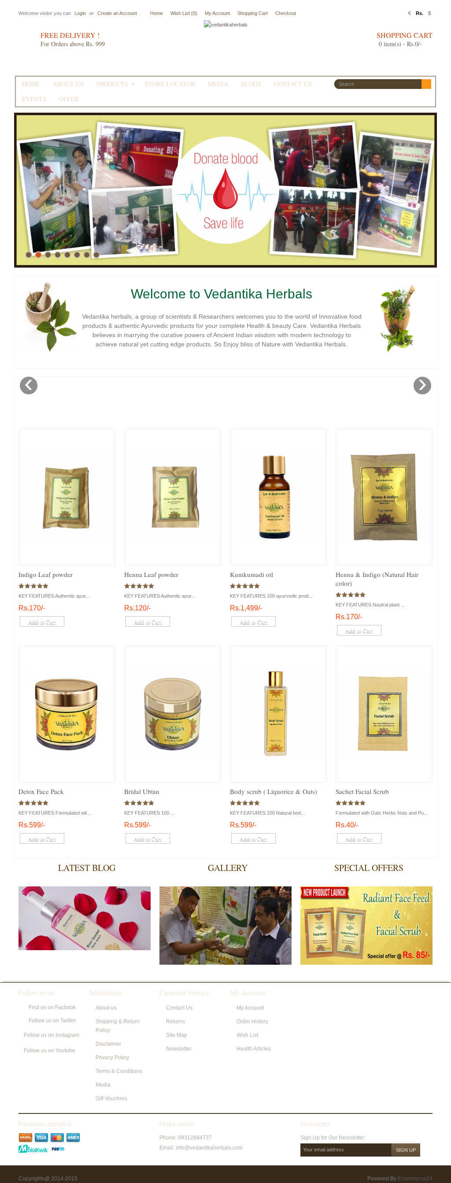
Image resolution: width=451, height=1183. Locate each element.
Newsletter (179, 1049)
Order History (252, 1021)
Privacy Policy (112, 1057)
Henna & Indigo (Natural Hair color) (377, 579)
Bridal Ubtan (141, 791)
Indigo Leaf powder (45, 574)
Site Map (176, 1035)
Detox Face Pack (41, 791)
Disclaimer (108, 1044)
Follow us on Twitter (52, 1021)
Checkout (285, 13)
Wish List (247, 1035)
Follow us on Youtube (49, 1050)
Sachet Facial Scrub (362, 791)
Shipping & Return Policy (118, 1025)
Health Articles (254, 1049)
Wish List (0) (183, 13)
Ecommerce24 (415, 1179)
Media (103, 1085)
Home (156, 13)
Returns (175, 1021)
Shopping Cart (252, 13)
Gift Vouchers (111, 1098)
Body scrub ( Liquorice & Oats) (273, 791)
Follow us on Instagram (51, 1035)
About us (106, 1008)
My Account (217, 13)
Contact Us (179, 1008)
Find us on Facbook (52, 1007)
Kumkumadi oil (251, 574)
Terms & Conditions (119, 1071)
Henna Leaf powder (151, 574)
